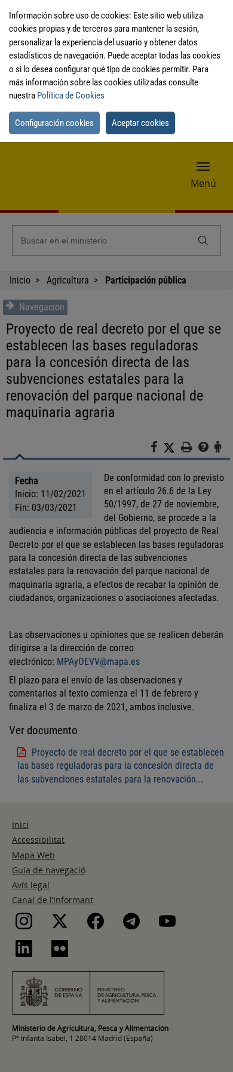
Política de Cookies (71, 95)
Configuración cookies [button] (54, 123)
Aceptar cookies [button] (140, 123)
